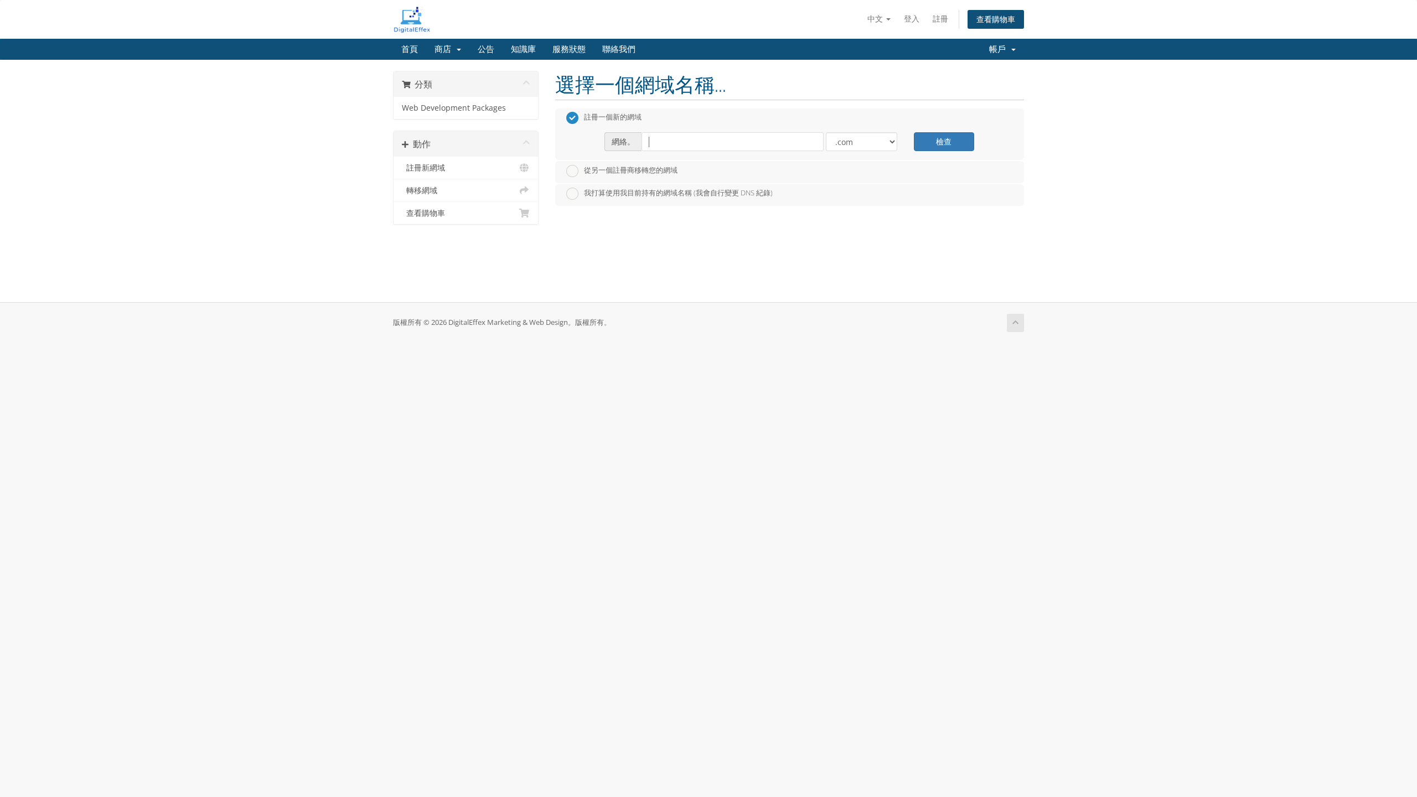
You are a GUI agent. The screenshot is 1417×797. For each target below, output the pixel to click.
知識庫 (523, 49)
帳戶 (999, 49)
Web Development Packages (454, 108)
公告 (486, 49)
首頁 (409, 49)
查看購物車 (995, 19)
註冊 (940, 18)
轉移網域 (419, 190)
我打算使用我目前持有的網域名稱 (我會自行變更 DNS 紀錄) (678, 193)
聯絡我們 (618, 49)
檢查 (943, 141)
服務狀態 (569, 49)
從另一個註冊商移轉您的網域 (631, 170)
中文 (876, 18)
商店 (445, 49)
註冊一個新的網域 (613, 117)
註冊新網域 (423, 168)
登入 (911, 18)
